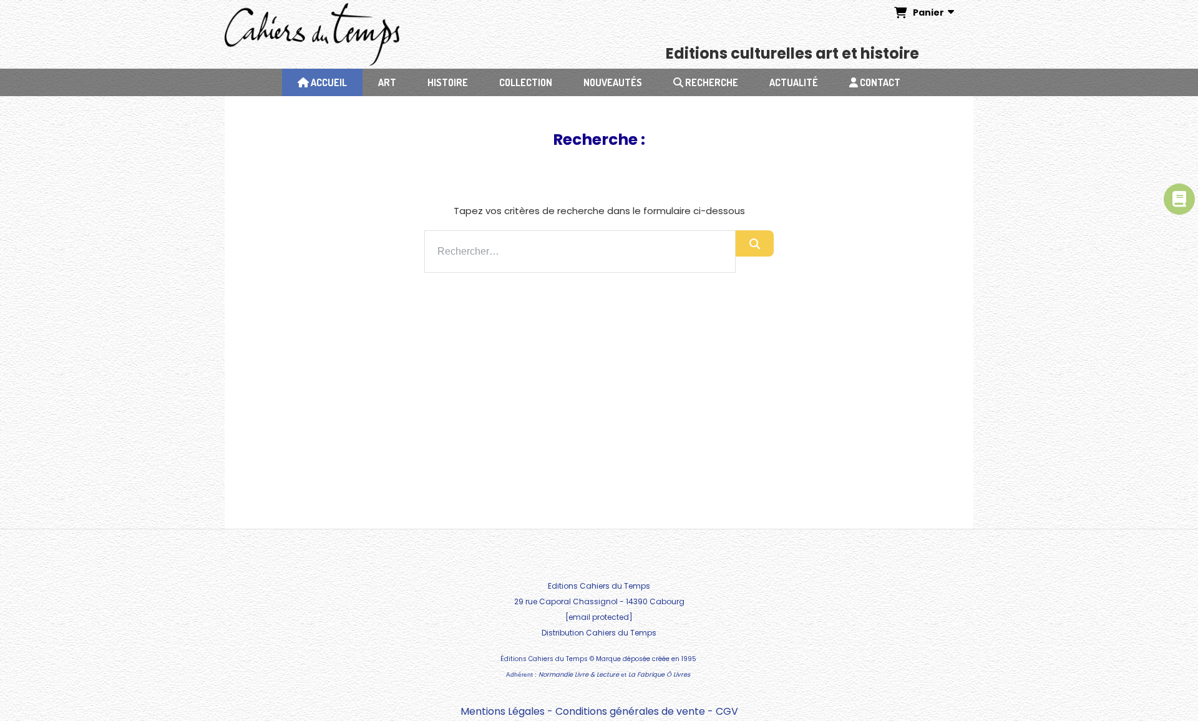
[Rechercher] (755, 243)
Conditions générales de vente (630, 711)
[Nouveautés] (1179, 199)
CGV (727, 711)
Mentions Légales (502, 711)
